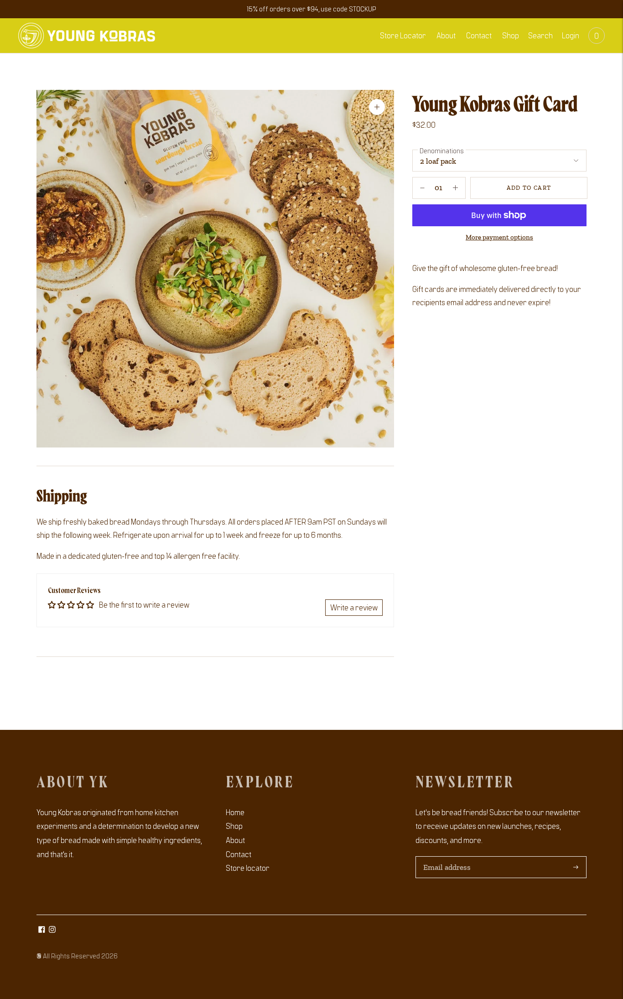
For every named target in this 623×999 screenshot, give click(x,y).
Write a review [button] (354, 607)
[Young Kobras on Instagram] (52, 929)
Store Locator (403, 35)
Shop (510, 35)
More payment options (499, 237)
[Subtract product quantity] (455, 188)
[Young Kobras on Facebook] (41, 929)
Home (235, 812)
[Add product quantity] (422, 188)
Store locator (248, 867)
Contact (479, 35)
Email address (446, 857)
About (446, 35)
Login (570, 35)
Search (540, 35)
